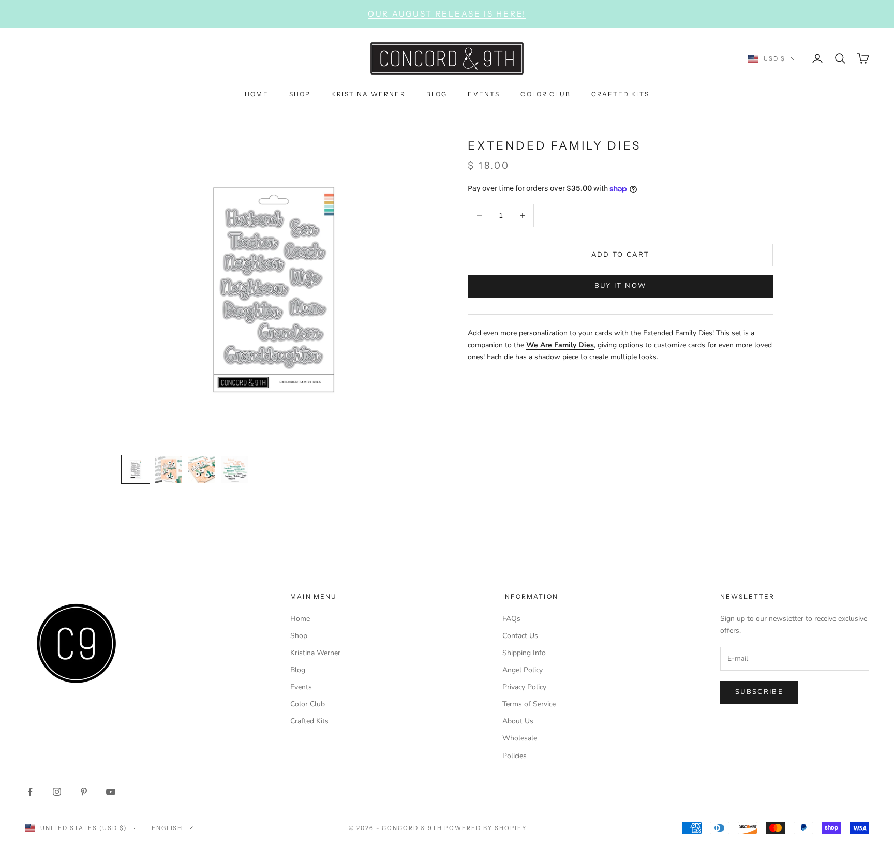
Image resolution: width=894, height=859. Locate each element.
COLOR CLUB (545, 93)
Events (301, 687)
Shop (298, 636)
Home (300, 619)
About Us (517, 721)
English (167, 828)
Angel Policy (522, 670)
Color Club (307, 704)
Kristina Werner (315, 653)
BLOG (437, 93)
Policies (514, 756)
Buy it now (620, 285)
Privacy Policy (524, 687)
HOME (257, 93)
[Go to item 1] (135, 469)
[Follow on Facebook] (30, 792)
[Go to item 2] (168, 469)
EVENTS (484, 93)
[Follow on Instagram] (57, 792)
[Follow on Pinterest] (84, 792)
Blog (297, 670)
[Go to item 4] (234, 469)
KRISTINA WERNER (368, 93)
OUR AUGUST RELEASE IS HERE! (447, 14)
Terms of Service (529, 704)
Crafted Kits (309, 721)
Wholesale (519, 738)
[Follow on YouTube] (111, 792)
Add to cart (620, 254)
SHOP (300, 93)
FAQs (511, 619)
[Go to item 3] (201, 469)
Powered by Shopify (485, 828)
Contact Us (520, 636)
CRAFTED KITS (620, 93)
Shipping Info (524, 653)
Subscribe (759, 692)
